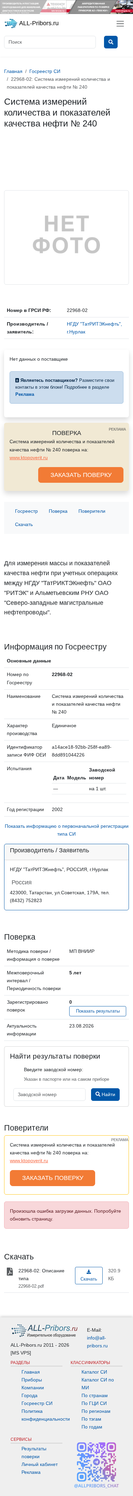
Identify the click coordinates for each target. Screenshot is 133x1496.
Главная (30, 1372)
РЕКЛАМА (117, 429)
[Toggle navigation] (120, 24)
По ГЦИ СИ (94, 1403)
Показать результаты (98, 1011)
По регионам (96, 1411)
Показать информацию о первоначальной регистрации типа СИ (67, 830)
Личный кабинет (39, 1464)
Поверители (91, 511)
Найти (107, 1094)
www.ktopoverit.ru (29, 457)
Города (29, 1395)
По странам (95, 1395)
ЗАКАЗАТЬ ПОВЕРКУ (81, 475)
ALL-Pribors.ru (38, 23)
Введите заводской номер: (53, 1069)
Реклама (31, 1472)
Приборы (31, 1379)
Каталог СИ (94, 1372)
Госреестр (26, 511)
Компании (32, 1387)
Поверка (58, 511)
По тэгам (91, 1419)
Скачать (24, 524)
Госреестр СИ (37, 1403)
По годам (92, 1427)
